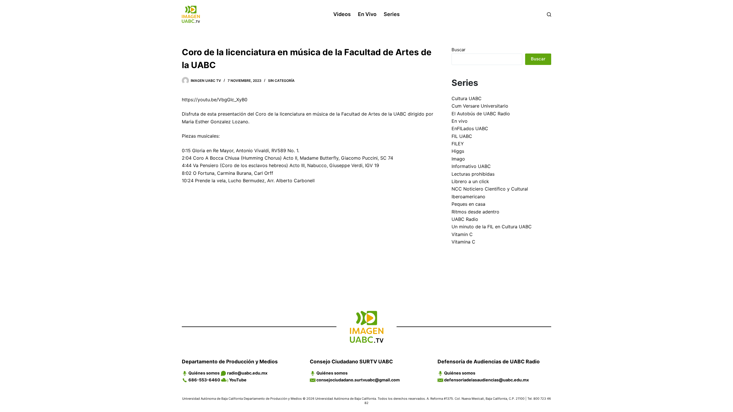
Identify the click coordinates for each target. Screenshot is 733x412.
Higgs (458, 151)
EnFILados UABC (470, 128)
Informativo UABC (471, 166)
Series (392, 14)
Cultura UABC (467, 98)
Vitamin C (462, 234)
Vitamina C (463, 242)
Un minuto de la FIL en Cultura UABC (492, 226)
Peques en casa (468, 204)
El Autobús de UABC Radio (481, 113)
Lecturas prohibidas (473, 174)
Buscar (459, 49)
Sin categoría (281, 80)
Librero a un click (470, 181)
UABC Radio (465, 219)
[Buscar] (549, 14)
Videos (342, 14)
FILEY (458, 143)
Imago (458, 159)
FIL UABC (462, 136)
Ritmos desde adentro (475, 212)
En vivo (367, 14)
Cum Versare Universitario (480, 106)
